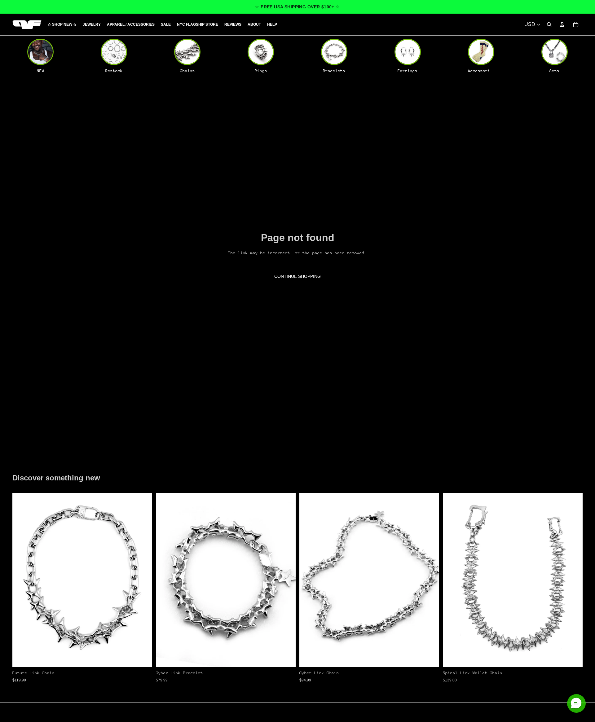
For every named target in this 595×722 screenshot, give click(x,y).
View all (29, 461)
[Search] (549, 24)
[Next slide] (143, 580)
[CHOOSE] (142, 657)
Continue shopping (297, 276)
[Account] (562, 24)
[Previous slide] (21, 580)
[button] (576, 703)
